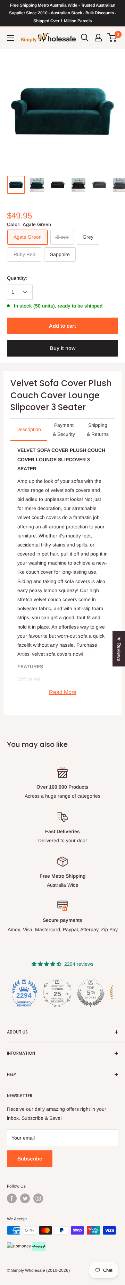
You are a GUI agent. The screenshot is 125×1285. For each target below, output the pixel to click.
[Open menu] (10, 38)
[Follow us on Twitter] (25, 1198)
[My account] (98, 37)
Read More (62, 692)
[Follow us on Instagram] (38, 1198)
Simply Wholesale (28, 1270)
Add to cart (62, 326)
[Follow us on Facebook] (12, 1198)
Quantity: (17, 278)
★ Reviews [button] (119, 649)
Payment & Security (64, 429)
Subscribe (29, 1159)
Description (28, 429)
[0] (112, 37)
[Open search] (85, 37)
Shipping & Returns (98, 429)
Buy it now (62, 348)
